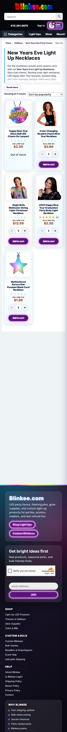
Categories (15, 34)
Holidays (18, 43)
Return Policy (12, 685)
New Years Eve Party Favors (39, 43)
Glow (48, 34)
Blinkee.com (26, 498)
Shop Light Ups (22, 524)
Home (8, 43)
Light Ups (35, 34)
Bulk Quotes (11, 645)
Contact (9, 694)
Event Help (11, 654)
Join (33, 594)
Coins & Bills (11, 628)
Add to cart (48, 164)
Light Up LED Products (17, 614)
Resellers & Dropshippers (18, 650)
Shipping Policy (13, 681)
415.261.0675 (19, 25)
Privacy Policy (12, 690)
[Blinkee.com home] (33, 6)
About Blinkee (12, 672)
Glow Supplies (12, 623)
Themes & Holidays (15, 619)
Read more (12, 87)
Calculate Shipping (15, 659)
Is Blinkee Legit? (14, 676)
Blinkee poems (19, 728)
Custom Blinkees (24, 533)
